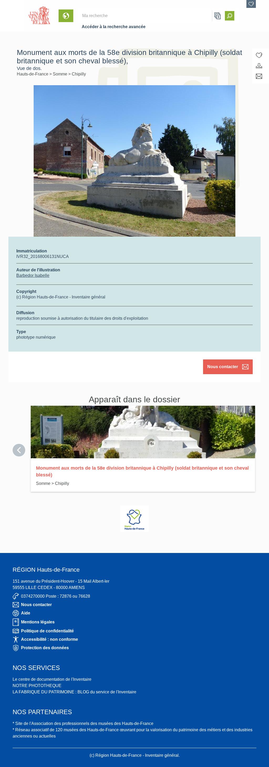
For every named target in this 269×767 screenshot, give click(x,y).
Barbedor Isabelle (32, 275)
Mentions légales (38, 622)
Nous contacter (222, 366)
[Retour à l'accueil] (12, 16)
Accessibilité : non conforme (49, 639)
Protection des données (45, 648)
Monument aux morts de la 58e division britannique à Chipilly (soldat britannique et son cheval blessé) (142, 471)
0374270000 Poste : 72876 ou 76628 (55, 596)
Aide (25, 613)
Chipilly (79, 74)
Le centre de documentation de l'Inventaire (52, 679)
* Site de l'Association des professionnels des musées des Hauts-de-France (83, 723)
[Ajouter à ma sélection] (259, 55)
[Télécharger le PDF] (259, 66)
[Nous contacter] (259, 76)
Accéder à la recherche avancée (114, 26)
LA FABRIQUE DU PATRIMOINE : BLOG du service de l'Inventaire (74, 692)
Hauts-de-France (33, 74)
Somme (60, 74)
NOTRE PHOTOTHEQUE (37, 685)
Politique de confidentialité (47, 631)
